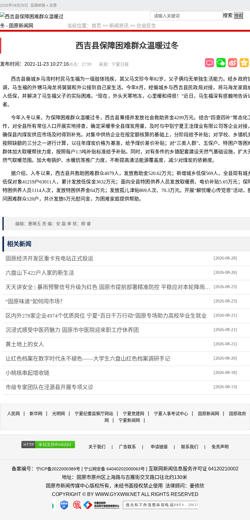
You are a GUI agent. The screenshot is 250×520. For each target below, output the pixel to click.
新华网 (36, 413)
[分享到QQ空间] (244, 62)
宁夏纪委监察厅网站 (94, 413)
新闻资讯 (119, 25)
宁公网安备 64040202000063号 (114, 468)
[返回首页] (33, 21)
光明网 (58, 413)
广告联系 (127, 446)
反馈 (53, 5)
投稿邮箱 (37, 5)
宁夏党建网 (133, 413)
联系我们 (189, 446)
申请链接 (159, 446)
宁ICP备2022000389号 (58, 468)
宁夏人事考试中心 (171, 413)
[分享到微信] (221, 62)
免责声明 (220, 446)
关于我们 (96, 446)
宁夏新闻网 (129, 420)
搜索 (228, 15)
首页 (96, 25)
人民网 (13, 413)
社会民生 (146, 25)
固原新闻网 (208, 413)
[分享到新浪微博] (232, 62)
